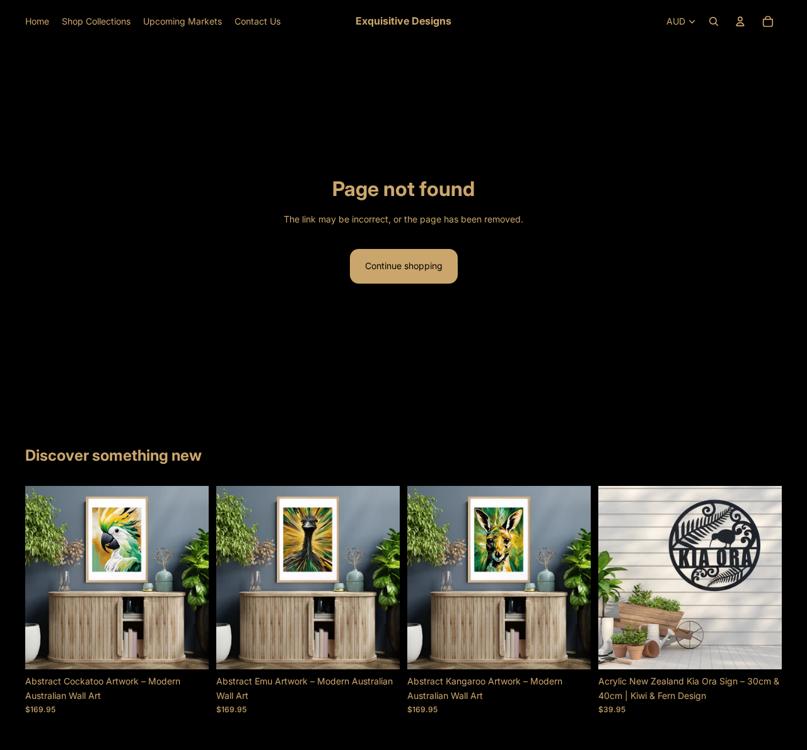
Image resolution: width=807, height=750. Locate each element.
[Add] (189, 650)
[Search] (714, 21)
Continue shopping (404, 265)
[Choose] (762, 650)
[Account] (740, 21)
